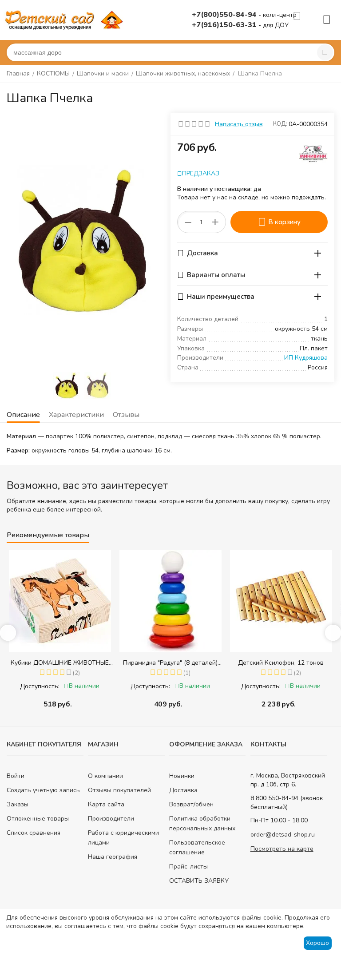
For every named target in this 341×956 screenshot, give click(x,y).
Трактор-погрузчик (288, 662)
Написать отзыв (239, 124)
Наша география (112, 857)
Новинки (181, 776)
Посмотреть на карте (281, 849)
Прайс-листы (188, 866)
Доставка (183, 790)
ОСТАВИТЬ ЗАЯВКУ (199, 881)
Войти (15, 776)
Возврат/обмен (191, 804)
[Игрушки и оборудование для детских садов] (66, 19)
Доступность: (47, 686)
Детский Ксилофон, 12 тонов (177, 662)
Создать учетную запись (43, 790)
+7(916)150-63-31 (225, 25)
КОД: (280, 124)
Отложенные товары (38, 818)
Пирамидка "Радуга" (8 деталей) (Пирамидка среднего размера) (67, 662)
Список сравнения (33, 833)
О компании (105, 776)
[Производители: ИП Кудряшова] (313, 152)
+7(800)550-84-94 (225, 15)
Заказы (17, 804)
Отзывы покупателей (119, 790)
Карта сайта (106, 804)
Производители (111, 818)
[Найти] (325, 52)
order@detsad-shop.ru (282, 834)
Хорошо (317, 943)
